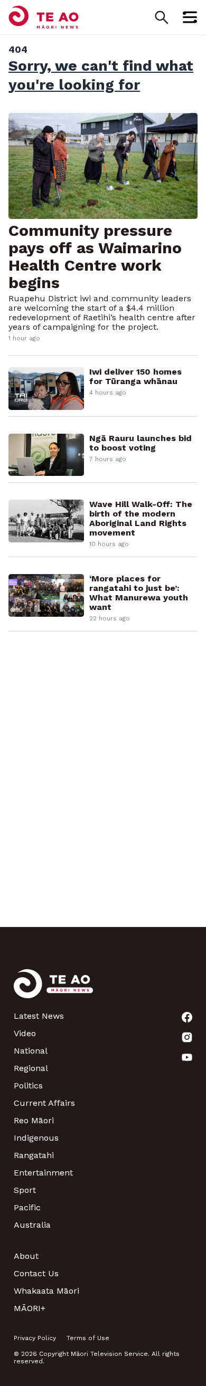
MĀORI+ (29, 1308)
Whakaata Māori (46, 1291)
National (31, 1051)
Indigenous (36, 1138)
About (26, 1256)
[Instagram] (187, 1037)
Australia (32, 1225)
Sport (25, 1190)
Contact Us (36, 1273)
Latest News (39, 1016)
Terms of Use (88, 1338)
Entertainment (43, 1173)
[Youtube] (187, 1057)
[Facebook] (187, 1017)
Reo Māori (34, 1120)
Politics (28, 1086)
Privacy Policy (35, 1338)
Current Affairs (44, 1103)
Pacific (27, 1207)
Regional (31, 1068)
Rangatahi (34, 1155)
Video (25, 1033)
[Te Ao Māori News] (53, 990)
